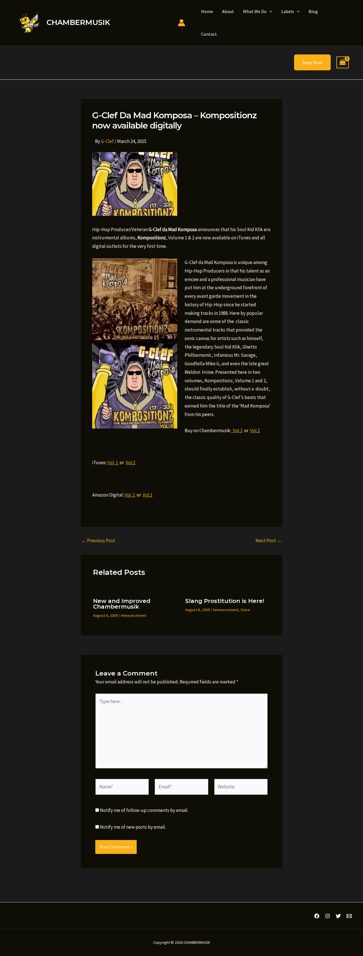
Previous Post (98, 540)
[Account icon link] (181, 22)
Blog (313, 11)
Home (207, 11)
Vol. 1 (113, 462)
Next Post (269, 540)
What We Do (255, 11)
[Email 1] (349, 916)
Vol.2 (255, 430)
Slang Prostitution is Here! (224, 601)
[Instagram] (327, 916)
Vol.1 (236, 430)
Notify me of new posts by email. (133, 827)
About (228, 11)
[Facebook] (316, 916)
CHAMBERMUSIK (78, 22)
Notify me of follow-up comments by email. (144, 810)
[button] (269, 11)
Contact (209, 34)
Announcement (133, 615)
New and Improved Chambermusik (121, 604)
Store (245, 609)
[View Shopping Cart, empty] (342, 62)
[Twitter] (338, 916)
